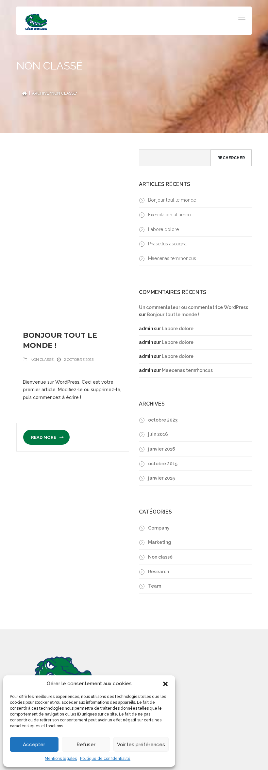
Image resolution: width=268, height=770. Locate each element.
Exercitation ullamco (169, 214)
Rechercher (231, 158)
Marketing (159, 542)
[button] (165, 684)
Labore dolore (163, 229)
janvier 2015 (161, 478)
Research (158, 571)
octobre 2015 (162, 463)
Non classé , (42, 360)
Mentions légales (61, 758)
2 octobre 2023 (78, 360)
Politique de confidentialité (105, 758)
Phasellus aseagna (167, 243)
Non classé (160, 557)
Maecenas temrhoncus (172, 258)
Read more (44, 437)
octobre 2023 (162, 420)
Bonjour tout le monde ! (60, 340)
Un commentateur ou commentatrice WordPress (193, 307)
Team (154, 586)
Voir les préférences (141, 744)
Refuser (85, 744)
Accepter (34, 744)
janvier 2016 (161, 449)
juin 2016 (158, 434)
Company (159, 528)
